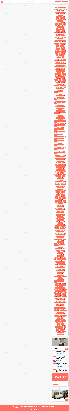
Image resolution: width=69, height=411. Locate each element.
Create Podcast (15, 1)
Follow (54, 356)
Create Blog (6, 1)
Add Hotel (10, 1)
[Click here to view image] (54, 354)
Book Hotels (27, 1)
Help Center (52, 406)
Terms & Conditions (42, 406)
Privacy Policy (47, 406)
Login (58, 1)
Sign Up (65, 1)
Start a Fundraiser (21, 1)
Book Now (66, 348)
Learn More (55, 384)
